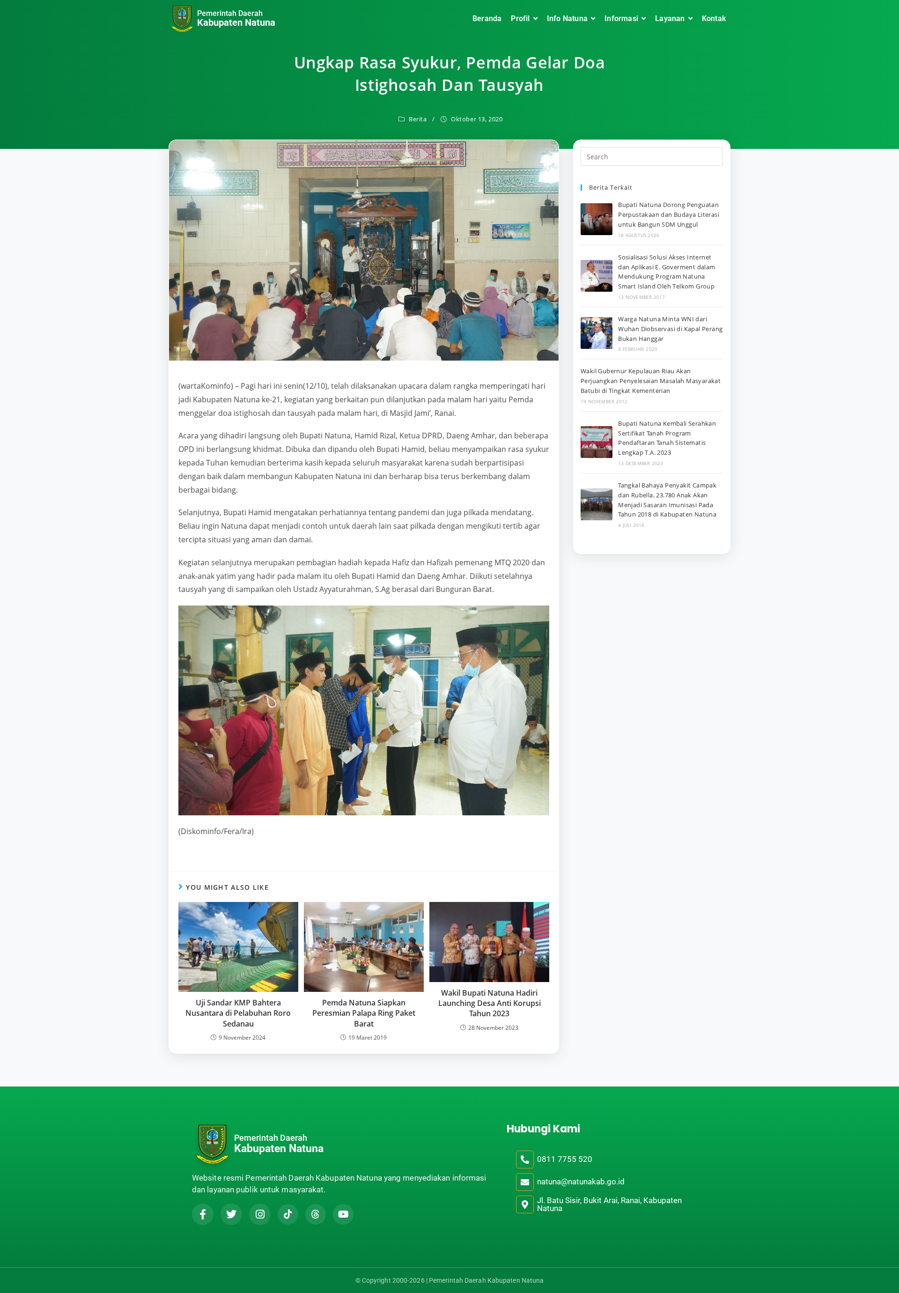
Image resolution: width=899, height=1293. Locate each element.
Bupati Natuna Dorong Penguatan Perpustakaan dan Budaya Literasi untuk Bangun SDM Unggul (668, 214)
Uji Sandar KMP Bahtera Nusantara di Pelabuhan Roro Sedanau (238, 1013)
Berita (418, 119)
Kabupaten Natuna (236, 22)
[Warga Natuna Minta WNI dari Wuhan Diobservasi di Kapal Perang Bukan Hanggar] (596, 333)
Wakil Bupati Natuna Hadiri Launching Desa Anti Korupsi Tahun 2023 (489, 1003)
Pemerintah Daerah (230, 13)
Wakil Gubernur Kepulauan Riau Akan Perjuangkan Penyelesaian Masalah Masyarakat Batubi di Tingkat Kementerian (651, 381)
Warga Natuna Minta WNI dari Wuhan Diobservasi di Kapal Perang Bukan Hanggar (670, 329)
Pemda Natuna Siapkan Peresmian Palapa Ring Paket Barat (363, 1013)
